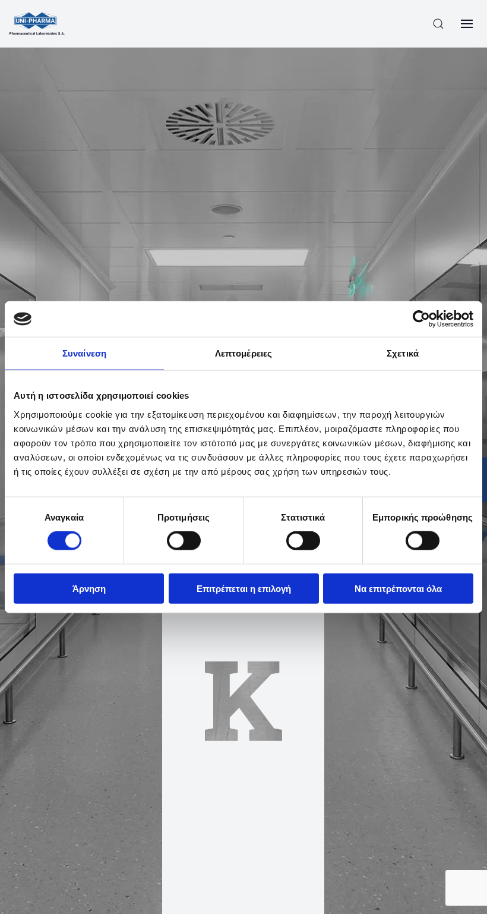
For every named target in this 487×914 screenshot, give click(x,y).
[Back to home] (37, 24)
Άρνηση (89, 588)
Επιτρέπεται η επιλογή (244, 588)
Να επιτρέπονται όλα (398, 588)
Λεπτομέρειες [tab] (243, 353)
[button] (438, 24)
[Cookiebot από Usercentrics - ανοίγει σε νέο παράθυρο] (421, 319)
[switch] (184, 540)
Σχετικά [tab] (403, 353)
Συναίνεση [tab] (84, 353)
